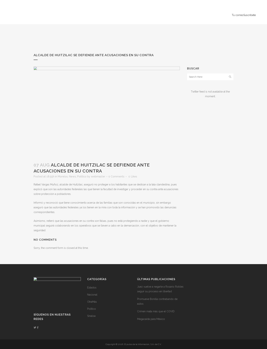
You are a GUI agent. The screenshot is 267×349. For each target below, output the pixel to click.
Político (81, 176)
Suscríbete (255, 3)
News (72, 176)
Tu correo (237, 15)
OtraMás (92, 301)
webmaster (98, 176)
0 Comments (116, 176)
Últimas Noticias (258, 9)
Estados (91, 287)
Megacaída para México (151, 319)
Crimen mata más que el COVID (156, 311)
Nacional (92, 294)
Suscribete (249, 15)
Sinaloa (91, 315)
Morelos (63, 176)
